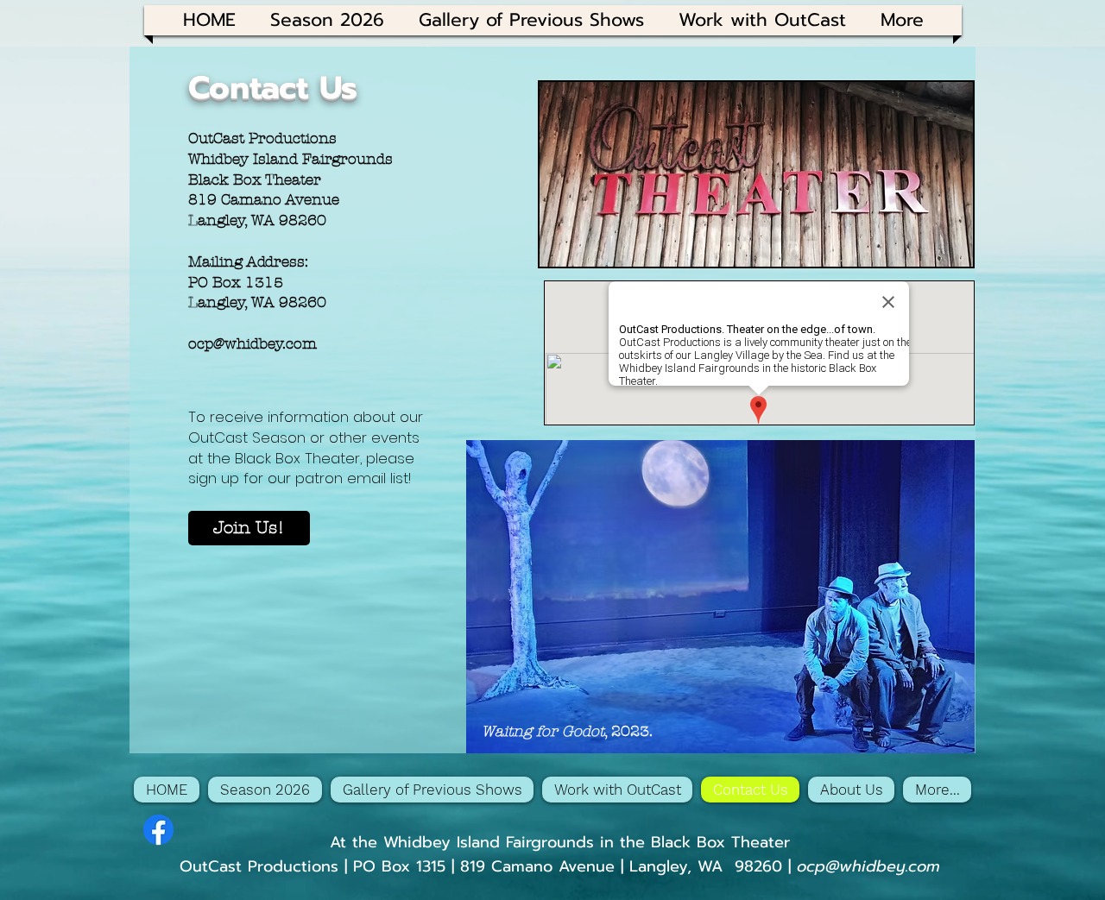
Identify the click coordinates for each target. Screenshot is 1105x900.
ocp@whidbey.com (252, 343)
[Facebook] (158, 829)
